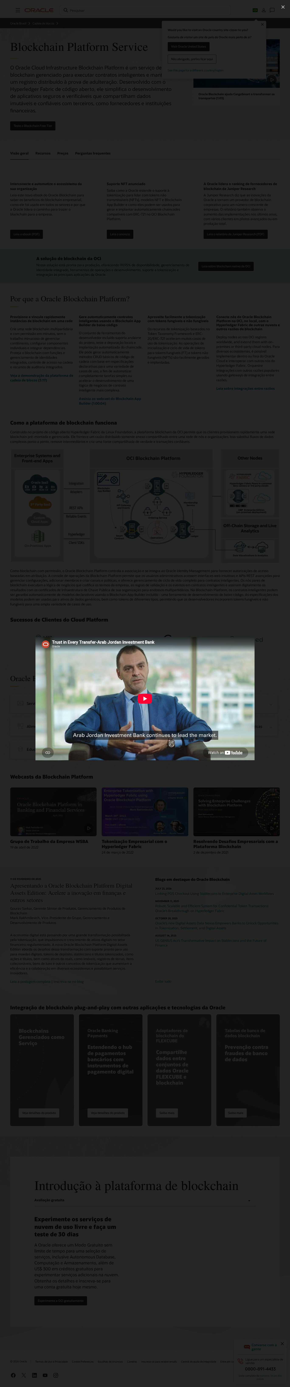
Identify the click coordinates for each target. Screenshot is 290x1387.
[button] (283, 7)
